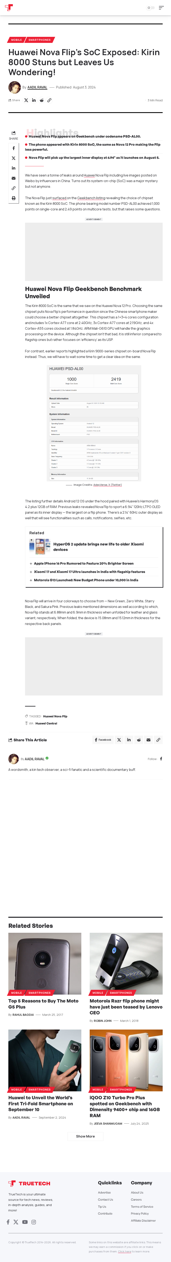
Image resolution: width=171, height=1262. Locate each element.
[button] (162, 7)
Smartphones (40, 40)
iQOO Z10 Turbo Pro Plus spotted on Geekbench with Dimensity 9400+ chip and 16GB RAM (125, 1106)
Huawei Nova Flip (55, 716)
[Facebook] (161, 759)
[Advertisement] (94, 252)
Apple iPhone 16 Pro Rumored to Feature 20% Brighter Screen (84, 563)
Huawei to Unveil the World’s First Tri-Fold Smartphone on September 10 (40, 1103)
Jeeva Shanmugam (108, 1123)
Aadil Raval (37, 87)
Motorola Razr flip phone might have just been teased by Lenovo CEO (126, 1006)
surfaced (59, 198)
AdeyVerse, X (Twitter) (107, 485)
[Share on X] (26, 100)
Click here (124, 1251)
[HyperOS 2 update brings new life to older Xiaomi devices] (39, 546)
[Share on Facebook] (14, 148)
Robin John (103, 1021)
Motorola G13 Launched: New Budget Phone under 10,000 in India (86, 580)
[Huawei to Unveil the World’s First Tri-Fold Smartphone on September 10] (44, 1061)
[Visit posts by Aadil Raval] (13, 759)
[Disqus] (85, 839)
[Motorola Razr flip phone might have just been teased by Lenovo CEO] (126, 964)
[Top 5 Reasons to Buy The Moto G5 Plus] (44, 964)
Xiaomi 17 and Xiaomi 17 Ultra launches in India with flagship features (89, 572)
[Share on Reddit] (41, 100)
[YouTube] (25, 1222)
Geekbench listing (91, 198)
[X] (15, 1222)
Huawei (89, 175)
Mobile (16, 40)
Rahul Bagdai (23, 1015)
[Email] (14, 178)
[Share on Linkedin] (33, 100)
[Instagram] (33, 1222)
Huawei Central (46, 723)
